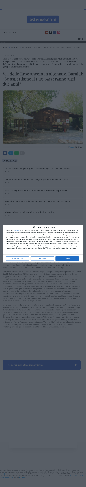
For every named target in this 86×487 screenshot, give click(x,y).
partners (17, 230)
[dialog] (43, 243)
